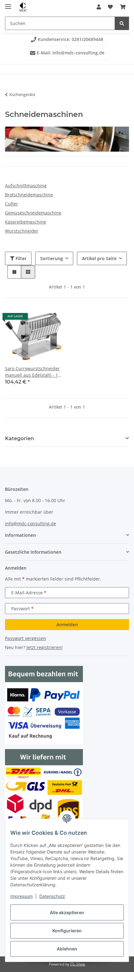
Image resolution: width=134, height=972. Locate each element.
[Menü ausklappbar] (8, 4)
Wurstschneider (21, 231)
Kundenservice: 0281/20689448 (67, 39)
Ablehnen (67, 948)
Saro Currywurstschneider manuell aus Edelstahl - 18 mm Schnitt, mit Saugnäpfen (32, 371)
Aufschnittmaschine (26, 186)
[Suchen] (122, 23)
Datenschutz (52, 896)
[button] (98, 7)
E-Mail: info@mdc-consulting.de (67, 53)
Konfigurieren (67, 930)
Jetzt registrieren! (44, 647)
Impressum (21, 896)
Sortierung (51, 258)
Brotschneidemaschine (29, 195)
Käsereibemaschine (25, 222)
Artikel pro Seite (99, 258)
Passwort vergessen (25, 638)
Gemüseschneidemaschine (33, 213)
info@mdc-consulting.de (30, 523)
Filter (20, 258)
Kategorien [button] (19, 438)
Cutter (11, 204)
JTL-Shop (77, 964)
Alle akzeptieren (67, 912)
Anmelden (67, 624)
